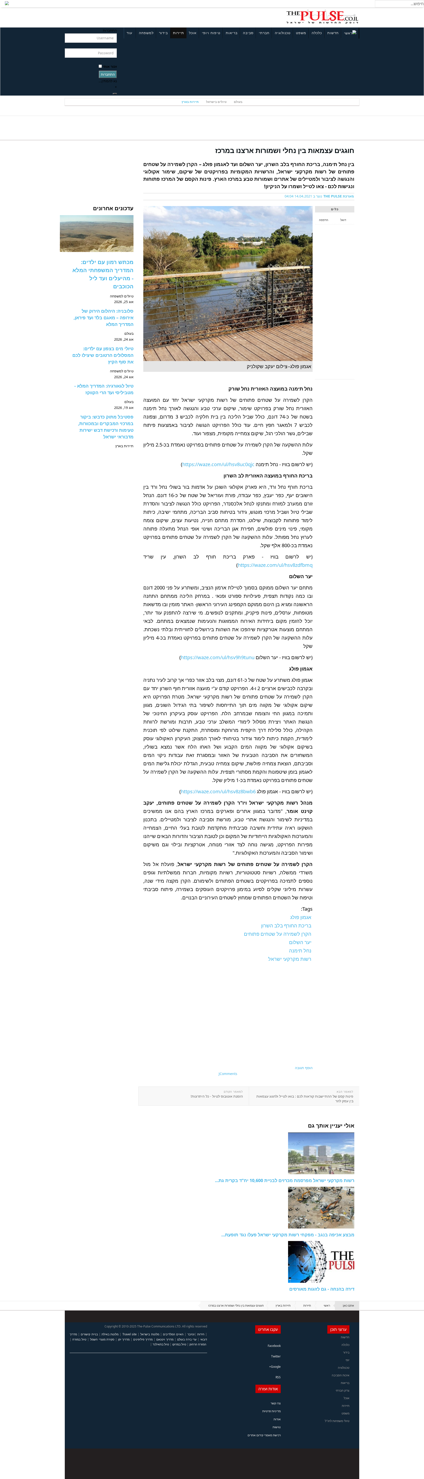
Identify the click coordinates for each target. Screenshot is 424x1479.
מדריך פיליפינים (143, 1339)
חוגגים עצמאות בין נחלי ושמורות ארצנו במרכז (284, 150)
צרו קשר (276, 1403)
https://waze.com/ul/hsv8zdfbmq (275, 565)
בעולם (238, 102)
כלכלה (317, 32)
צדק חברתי (342, 1390)
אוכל (193, 32)
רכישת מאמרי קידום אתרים (264, 1435)
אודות (277, 1419)
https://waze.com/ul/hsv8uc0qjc (218, 464)
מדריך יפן (124, 1339)
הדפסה (323, 220)
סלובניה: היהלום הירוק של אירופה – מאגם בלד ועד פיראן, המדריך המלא (103, 317)
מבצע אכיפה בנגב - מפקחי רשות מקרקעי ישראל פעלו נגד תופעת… (287, 1235)
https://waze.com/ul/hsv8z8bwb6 (218, 791)
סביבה (248, 32)
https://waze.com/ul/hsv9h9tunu (217, 657)
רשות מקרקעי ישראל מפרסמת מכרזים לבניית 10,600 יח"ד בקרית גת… (284, 1180)
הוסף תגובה (304, 1067)
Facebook (274, 1346)
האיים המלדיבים (173, 1334)
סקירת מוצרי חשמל (102, 1339)
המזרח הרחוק (197, 1344)
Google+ (275, 1367)
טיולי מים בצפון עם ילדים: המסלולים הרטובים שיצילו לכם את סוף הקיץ (102, 355)
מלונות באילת (110, 1334)
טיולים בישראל (216, 102)
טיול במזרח (79, 1339)
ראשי (327, 1305)
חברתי (264, 32)
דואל (343, 220)
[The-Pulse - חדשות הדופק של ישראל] (322, 16)
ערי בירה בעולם (187, 1339)
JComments (228, 1073)
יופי (347, 1360)
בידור (163, 32)
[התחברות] (115, 93)
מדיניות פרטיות (271, 1411)
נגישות (277, 1427)
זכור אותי (110, 66)
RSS (278, 1377)
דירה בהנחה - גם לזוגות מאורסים (321, 1289)
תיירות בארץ (190, 102)
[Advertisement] (130, 16)
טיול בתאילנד (161, 1344)
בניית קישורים (89, 1334)
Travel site (129, 1334)
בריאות (232, 32)
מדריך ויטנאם (164, 1339)
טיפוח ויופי (211, 32)
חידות (200, 1334)
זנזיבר (191, 1334)
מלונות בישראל (149, 1334)
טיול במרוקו (179, 1344)
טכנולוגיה (283, 32)
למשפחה (146, 32)
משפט (301, 32)
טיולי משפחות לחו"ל (337, 1421)
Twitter (276, 1356)
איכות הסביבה (340, 1375)
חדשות (333, 32)
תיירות (178, 32)
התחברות (108, 74)
